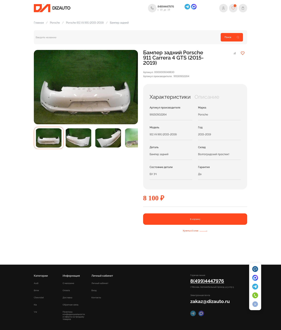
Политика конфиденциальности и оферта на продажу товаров (74, 315)
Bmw (36, 290)
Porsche (55, 22)
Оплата (66, 290)
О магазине (68, 283)
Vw (35, 312)
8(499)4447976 (207, 281)
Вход (94, 290)
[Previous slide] (40, 87)
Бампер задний (119, 22)
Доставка (67, 297)
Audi (36, 283)
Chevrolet (39, 297)
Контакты (96, 297)
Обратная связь (70, 304)
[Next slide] (132, 87)
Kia (35, 304)
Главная (39, 22)
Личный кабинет (99, 283)
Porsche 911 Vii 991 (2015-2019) (85, 22)
